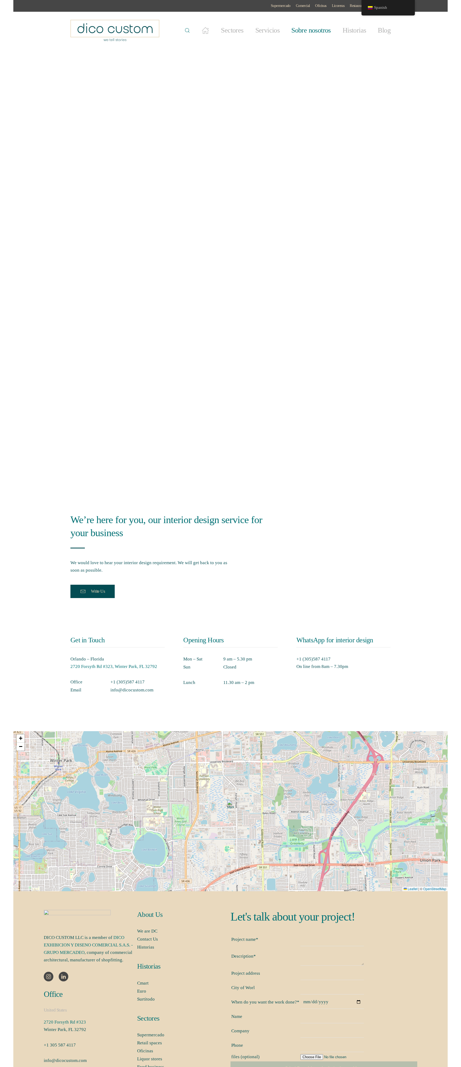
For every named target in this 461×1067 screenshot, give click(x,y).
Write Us (98, 591)
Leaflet (412, 888)
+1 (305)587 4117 (127, 681)
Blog (384, 30)
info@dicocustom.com (131, 689)
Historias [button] (354, 30)
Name (236, 1016)
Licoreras (338, 6)
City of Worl (243, 987)
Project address (245, 973)
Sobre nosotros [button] (311, 30)
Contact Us (147, 939)
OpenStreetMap (434, 888)
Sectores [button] (232, 30)
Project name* (244, 939)
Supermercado (281, 6)
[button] (187, 30)
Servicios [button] (267, 30)
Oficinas (320, 6)
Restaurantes (358, 6)
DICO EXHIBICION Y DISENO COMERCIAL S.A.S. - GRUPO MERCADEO (88, 945)
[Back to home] (115, 30)
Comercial (303, 6)
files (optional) (245, 1056)
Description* (243, 956)
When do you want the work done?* (265, 1002)
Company (240, 1030)
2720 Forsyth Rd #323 (65, 1022)
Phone (237, 1045)
